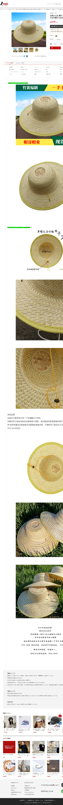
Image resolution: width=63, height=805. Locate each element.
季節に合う (37, 69)
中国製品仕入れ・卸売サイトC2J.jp (35, 800)
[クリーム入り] (56, 36)
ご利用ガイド (27, 785)
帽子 (13, 9)
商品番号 (11, 67)
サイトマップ (13, 787)
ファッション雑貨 (7, 9)
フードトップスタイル (13, 71)
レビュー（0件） (20, 63)
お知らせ (13, 790)
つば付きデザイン (38, 71)
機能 (35, 74)
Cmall (1, 9)
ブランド (36, 67)
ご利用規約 (26, 790)
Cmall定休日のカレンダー (16, 792)
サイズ (10, 74)
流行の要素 (11, 69)
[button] (4, 721)
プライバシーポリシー (29, 792)
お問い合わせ (13, 794)
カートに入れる (56, 47)
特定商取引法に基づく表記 (29, 787)
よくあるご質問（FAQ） (29, 794)
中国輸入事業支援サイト (49, 800)
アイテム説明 (9, 63)
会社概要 (13, 785)
